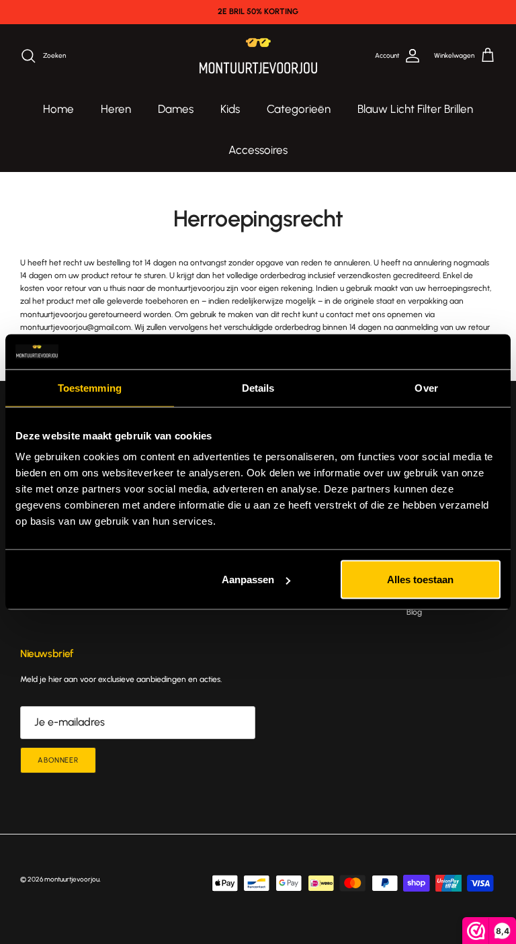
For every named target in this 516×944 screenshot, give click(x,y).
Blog (414, 612)
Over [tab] (426, 387)
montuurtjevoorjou (71, 879)
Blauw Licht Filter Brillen (415, 109)
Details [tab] (258, 387)
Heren (116, 109)
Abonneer (58, 760)
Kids (230, 109)
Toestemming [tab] (90, 387)
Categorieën (299, 109)
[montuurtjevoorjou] (258, 56)
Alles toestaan (420, 579)
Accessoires (258, 150)
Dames (176, 109)
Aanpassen (248, 579)
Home (58, 109)
